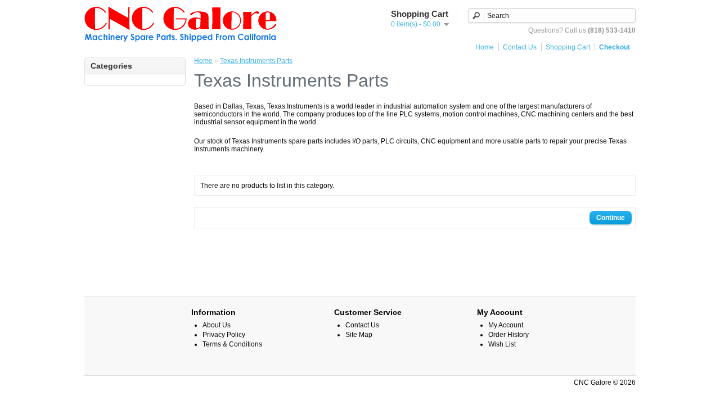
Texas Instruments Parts (256, 61)
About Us (216, 325)
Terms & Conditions (232, 344)
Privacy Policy (223, 335)
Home (484, 47)
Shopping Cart (568, 47)
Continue (610, 218)
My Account (505, 325)
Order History (508, 335)
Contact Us (520, 47)
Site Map (358, 335)
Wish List (502, 344)
